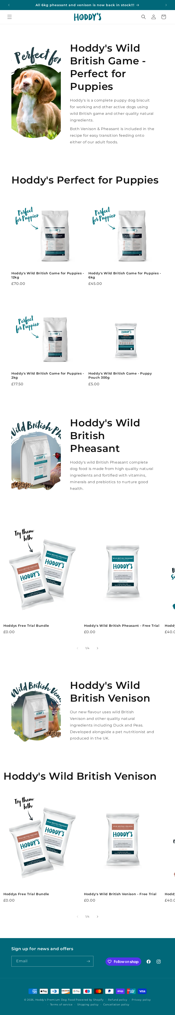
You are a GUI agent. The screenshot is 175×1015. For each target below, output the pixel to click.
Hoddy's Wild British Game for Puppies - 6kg (124, 275)
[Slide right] (98, 648)
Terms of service (61, 1004)
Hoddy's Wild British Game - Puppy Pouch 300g (120, 375)
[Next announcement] (166, 5)
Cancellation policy (116, 1004)
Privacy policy (141, 999)
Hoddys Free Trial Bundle (26, 626)
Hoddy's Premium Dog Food (55, 999)
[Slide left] (77, 648)
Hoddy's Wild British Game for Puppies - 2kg (47, 375)
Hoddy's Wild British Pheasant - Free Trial (122, 626)
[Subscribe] (88, 961)
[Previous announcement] (9, 5)
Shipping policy (88, 1004)
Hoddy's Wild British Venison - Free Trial (120, 894)
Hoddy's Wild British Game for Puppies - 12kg (47, 275)
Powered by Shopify (90, 999)
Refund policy (117, 999)
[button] (10, 17)
